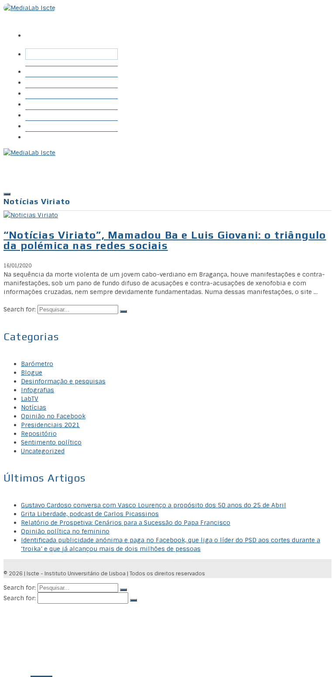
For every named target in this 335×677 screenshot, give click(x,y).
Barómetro (47, 82)
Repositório (48, 93)
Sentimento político (51, 442)
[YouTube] (77, 29)
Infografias (47, 115)
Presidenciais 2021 (50, 425)
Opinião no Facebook (53, 416)
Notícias (33, 407)
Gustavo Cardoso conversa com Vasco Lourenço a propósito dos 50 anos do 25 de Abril (153, 505)
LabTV (29, 399)
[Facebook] (32, 29)
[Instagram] (62, 29)
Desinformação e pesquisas (63, 381)
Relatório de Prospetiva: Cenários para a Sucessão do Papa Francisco (125, 523)
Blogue (40, 104)
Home (39, 71)
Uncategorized (43, 451)
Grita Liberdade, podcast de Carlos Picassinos (90, 514)
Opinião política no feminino (65, 531)
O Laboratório (52, 137)
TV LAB (42, 126)
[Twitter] (47, 29)
